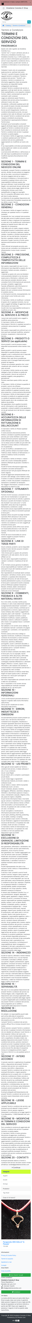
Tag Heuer (6, 1193)
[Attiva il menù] (3, 8)
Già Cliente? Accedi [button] (16, 1275)
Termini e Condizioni (19, 25)
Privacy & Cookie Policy (8, 1255)
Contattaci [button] (16, 1292)
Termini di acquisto (7, 1259)
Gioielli (5, 1180)
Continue (16, 1168)
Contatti (3, 1265)
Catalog (8, 25)
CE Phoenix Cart (20, 1317)
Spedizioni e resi (6, 1262)
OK (2, 4)
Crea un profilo (6, 1271)
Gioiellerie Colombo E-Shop (17, 8)
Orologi (5, 1184)
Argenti (5, 1176)
